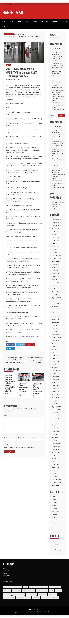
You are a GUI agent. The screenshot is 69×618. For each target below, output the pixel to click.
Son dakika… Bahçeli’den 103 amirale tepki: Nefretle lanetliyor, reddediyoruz (14, 360)
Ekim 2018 (55, 437)
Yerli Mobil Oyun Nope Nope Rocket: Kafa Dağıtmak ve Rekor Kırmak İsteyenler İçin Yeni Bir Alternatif (10, 383)
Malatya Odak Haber (18, 594)
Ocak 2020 (55, 391)
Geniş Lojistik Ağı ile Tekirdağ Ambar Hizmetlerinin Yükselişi (37, 389)
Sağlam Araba (52, 594)
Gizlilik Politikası (7, 575)
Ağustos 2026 (56, 219)
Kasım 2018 (55, 434)
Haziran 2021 (56, 340)
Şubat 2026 (55, 237)
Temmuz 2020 (56, 373)
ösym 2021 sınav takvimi (34, 336)
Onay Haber (36, 597)
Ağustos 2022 (56, 313)
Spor (5, 26)
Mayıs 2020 (55, 379)
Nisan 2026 (55, 231)
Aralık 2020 (55, 358)
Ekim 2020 (55, 364)
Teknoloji (54, 524)
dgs (24, 336)
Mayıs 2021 (55, 343)
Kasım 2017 (55, 470)
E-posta (21, 437)
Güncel (11, 21)
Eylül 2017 (55, 476)
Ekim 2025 (55, 249)
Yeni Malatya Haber (42, 587)
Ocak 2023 (55, 307)
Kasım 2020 (55, 361)
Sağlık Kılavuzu (42, 594)
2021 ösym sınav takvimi (14, 336)
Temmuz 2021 (56, 337)
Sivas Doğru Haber (42, 590)
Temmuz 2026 (56, 222)
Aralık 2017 (55, 467)
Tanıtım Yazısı (54, 597)
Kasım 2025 (55, 246)
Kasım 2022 (55, 310)
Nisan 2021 (55, 346)
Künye (4, 568)
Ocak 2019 (55, 428)
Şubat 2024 (55, 286)
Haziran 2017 (56, 485)
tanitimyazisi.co (7, 581)
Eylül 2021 (55, 331)
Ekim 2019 (55, 401)
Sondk (25, 587)
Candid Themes (52, 612)
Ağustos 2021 (56, 334)
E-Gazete (58, 590)
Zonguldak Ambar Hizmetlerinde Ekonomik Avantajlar (23, 388)
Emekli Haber (7, 590)
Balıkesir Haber (8, 587)
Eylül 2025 (55, 252)
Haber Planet (45, 597)
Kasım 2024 (55, 279)
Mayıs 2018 (55, 452)
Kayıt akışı (55, 544)
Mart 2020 (55, 385)
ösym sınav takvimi (10, 338)
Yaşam (54, 527)
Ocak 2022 (55, 322)
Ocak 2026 (55, 240)
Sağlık (62, 21)
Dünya (19, 21)
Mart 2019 (55, 422)
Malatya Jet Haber (31, 594)
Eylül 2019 (55, 404)
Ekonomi (34, 21)
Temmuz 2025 (56, 258)
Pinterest (31, 344)
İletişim (5, 573)
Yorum (6, 415)
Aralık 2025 (55, 243)
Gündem (54, 508)
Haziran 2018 (56, 449)
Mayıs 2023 (55, 301)
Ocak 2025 (55, 276)
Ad (5, 437)
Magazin (54, 21)
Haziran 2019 (56, 413)
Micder (28, 597)
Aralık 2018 (55, 431)
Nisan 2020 (55, 382)
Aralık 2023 (55, 292)
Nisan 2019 (55, 419)
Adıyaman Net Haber (9, 597)
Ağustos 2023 (56, 298)
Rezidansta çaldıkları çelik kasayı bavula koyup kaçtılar (35, 360)
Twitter (21, 344)
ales (21, 336)
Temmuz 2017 (56, 482)
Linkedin (11, 348)
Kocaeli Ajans (17, 587)
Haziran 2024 (56, 283)
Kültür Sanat (44, 21)
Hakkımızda (6, 571)
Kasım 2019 (55, 398)
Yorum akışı (55, 547)
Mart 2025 (55, 270)
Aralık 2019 (55, 395)
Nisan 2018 (55, 455)
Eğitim (26, 21)
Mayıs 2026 (55, 228)
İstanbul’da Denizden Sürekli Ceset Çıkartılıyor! (58, 204)
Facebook (11, 344)
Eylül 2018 (55, 440)
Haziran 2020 (56, 376)
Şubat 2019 (55, 425)
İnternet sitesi (36, 437)
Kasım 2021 (55, 325)
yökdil (19, 338)
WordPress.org (56, 550)
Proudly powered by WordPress (21, 612)
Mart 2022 (55, 316)
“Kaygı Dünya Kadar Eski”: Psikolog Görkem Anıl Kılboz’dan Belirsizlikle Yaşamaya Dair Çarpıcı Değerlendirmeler (58, 96)
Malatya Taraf (7, 594)
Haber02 (32, 587)
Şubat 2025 (55, 273)
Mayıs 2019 (55, 416)
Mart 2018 (55, 458)
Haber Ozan (13, 12)
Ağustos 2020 (56, 370)
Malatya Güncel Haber (28, 590)
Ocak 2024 (55, 289)
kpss (27, 336)
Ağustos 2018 (56, 443)
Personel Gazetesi (55, 587)
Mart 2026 (55, 234)
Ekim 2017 (55, 473)
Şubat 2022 (55, 319)
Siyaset (54, 35)
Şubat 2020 (55, 388)
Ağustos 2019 (56, 407)
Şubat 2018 (55, 461)
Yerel (53, 530)
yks (16, 338)
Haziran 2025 (56, 261)
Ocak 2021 (55, 355)
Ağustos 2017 (56, 479)
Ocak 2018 (55, 464)
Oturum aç (55, 541)
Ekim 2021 (55, 328)
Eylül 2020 (55, 367)
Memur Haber (16, 590)
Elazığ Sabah (20, 597)
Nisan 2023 (55, 304)
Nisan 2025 (55, 267)
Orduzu (51, 590)
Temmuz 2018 (56, 446)
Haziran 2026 (56, 225)
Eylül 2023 (55, 295)
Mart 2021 (55, 349)
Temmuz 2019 (56, 410)
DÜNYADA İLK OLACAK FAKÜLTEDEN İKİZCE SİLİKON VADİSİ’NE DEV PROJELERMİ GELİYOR (57, 55)
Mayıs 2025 (55, 264)
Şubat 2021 (55, 352)
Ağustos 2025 (56, 255)
